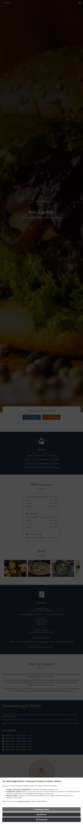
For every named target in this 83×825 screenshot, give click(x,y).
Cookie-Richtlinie (23, 801)
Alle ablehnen (41, 814)
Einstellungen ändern (41, 809)
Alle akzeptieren (41, 820)
